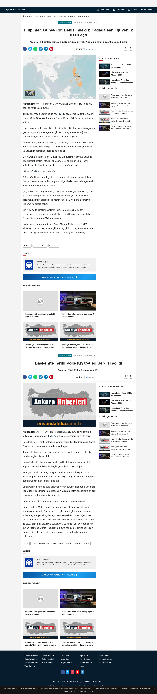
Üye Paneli (147, 10)
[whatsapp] (35, 49)
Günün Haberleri (86, 662)
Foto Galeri (119, 10)
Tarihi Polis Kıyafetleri (58, 436)
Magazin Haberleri (31, 659)
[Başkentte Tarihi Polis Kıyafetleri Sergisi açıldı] (59, 405)
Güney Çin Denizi (33, 171)
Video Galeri (104, 10)
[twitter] (30, 49)
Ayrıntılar (83, 691)
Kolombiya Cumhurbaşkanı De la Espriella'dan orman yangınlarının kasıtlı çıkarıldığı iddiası (39, 346)
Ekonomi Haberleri (31, 656)
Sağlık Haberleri (48, 659)
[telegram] (41, 49)
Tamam (91, 691)
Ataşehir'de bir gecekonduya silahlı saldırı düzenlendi (40, 315)
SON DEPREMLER (31, 662)
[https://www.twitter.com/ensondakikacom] (67, 672)
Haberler (29, 16)
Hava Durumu (104, 656)
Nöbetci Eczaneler (106, 659)
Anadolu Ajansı (43, 262)
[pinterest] (51, 49)
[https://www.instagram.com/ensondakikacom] (72, 672)
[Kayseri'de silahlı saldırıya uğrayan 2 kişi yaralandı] (78, 301)
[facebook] (25, 49)
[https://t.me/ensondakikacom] (82, 672)
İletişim (75, 681)
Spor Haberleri (47, 662)
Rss (54, 681)
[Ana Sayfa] (24, 16)
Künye (69, 681)
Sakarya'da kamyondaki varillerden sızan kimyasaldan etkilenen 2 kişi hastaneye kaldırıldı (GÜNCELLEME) (78, 346)
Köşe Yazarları (66, 662)
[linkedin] (46, 49)
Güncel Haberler (48, 656)
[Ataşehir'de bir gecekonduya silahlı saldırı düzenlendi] (40, 301)
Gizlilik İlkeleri (97, 681)
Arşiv (82, 666)
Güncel (47, 511)
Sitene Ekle (61, 681)
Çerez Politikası (85, 681)
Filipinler (61, 114)
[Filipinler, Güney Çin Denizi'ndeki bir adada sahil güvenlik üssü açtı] (59, 77)
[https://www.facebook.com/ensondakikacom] (62, 672)
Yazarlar (133, 10)
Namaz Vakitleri (105, 662)
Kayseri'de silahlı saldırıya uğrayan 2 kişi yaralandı (78, 315)
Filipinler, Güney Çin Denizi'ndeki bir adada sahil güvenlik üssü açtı (68, 16)
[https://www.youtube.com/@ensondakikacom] (77, 672)
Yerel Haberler (39, 16)
